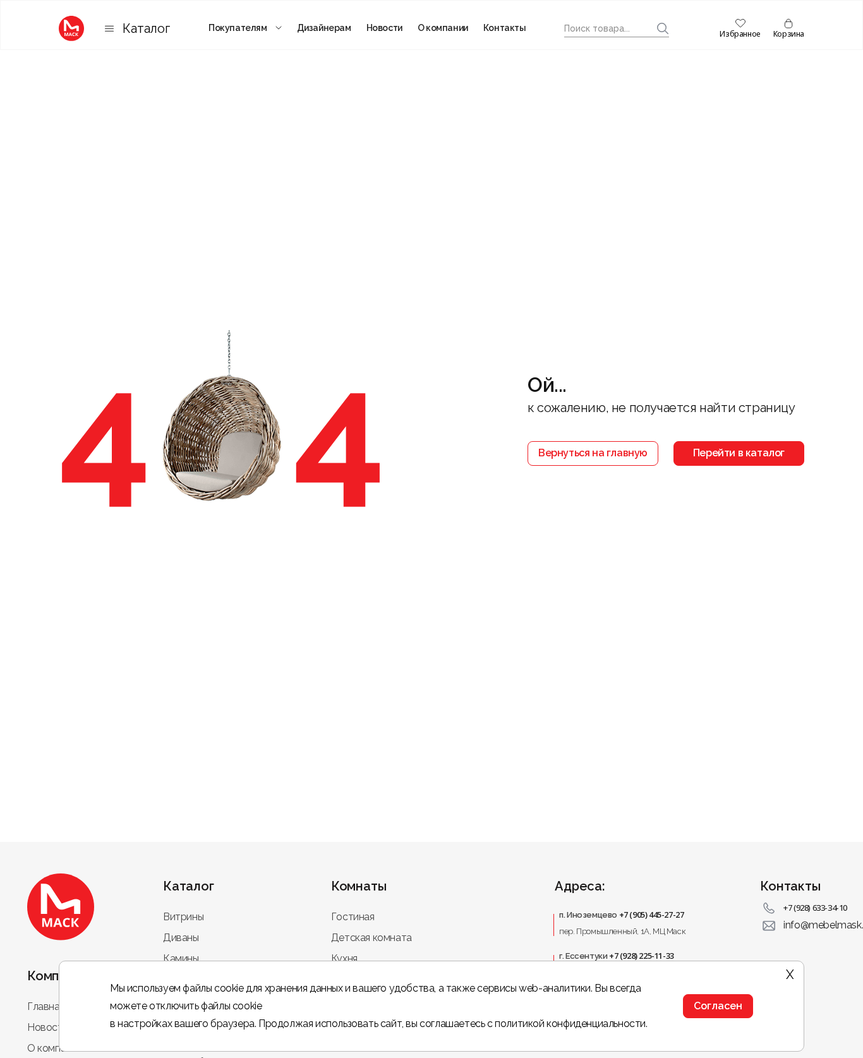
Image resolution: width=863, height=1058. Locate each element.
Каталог (146, 28)
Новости (384, 28)
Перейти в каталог (739, 453)
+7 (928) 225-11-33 (641, 955)
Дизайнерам (324, 28)
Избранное (740, 33)
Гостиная (353, 917)
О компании (443, 28)
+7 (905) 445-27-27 (651, 914)
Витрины (183, 917)
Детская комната (371, 938)
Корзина (788, 33)
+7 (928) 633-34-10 (815, 907)
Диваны (181, 938)
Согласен (718, 1006)
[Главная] (71, 28)
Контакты (504, 28)
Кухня (344, 958)
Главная (45, 1006)
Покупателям (237, 28)
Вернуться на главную (593, 453)
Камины (181, 958)
